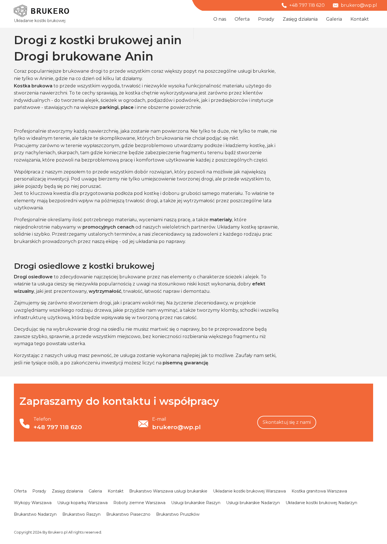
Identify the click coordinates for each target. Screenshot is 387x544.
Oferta (242, 19)
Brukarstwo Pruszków (177, 514)
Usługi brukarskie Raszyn (195, 502)
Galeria (334, 19)
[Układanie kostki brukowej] (41, 11)
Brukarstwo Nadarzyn (35, 514)
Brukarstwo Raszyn (81, 514)
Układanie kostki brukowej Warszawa (249, 491)
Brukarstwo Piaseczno (128, 514)
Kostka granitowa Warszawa (319, 491)
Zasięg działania (300, 19)
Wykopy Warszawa (33, 502)
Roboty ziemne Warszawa (139, 502)
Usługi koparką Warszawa (82, 502)
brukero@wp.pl (358, 5)
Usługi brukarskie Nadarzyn (253, 502)
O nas (219, 19)
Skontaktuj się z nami (287, 422)
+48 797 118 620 (306, 5)
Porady (266, 19)
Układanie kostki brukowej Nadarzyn (321, 502)
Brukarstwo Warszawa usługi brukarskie (168, 491)
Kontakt (359, 19)
